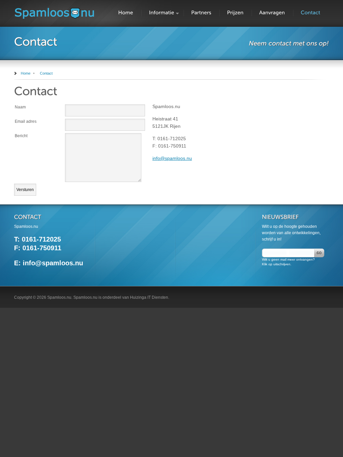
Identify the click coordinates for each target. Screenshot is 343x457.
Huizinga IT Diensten (149, 297)
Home (25, 73)
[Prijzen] (236, 13)
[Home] (126, 13)
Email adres (26, 121)
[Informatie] (162, 13)
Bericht (21, 135)
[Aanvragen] (272, 13)
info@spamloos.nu (172, 158)
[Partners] (202, 13)
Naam (20, 107)
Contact (46, 73)
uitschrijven (281, 264)
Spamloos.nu (59, 297)
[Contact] (311, 13)
